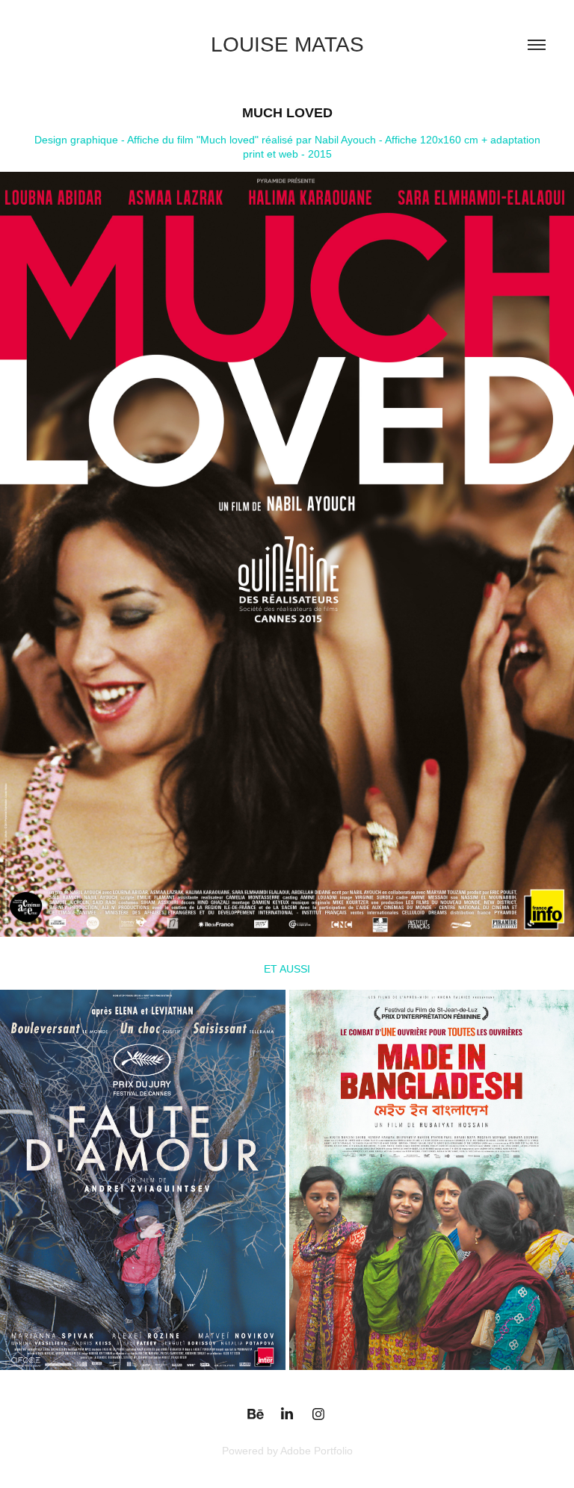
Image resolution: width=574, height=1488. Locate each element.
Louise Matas (287, 44)
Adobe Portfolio (316, 1451)
